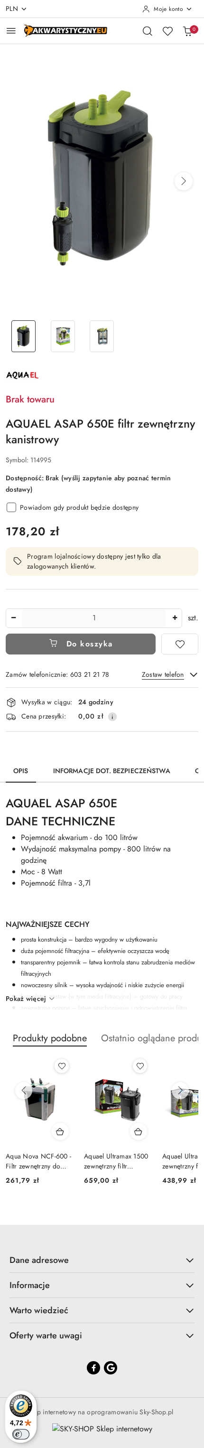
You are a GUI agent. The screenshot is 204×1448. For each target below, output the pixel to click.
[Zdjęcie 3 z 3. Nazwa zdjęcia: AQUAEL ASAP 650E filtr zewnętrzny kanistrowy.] (102, 336)
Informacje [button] (29, 1285)
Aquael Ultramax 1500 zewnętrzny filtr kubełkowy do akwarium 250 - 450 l (116, 1160)
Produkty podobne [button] (50, 1038)
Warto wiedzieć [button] (38, 1310)
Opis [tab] (20, 770)
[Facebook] (93, 1367)
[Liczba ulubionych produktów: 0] (167, 31)
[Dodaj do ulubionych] (179, 644)
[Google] (110, 1367)
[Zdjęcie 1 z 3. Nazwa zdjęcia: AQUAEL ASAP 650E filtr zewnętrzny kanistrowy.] (23, 336)
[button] (183, 181)
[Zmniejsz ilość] (13, 618)
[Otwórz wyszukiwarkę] (147, 31)
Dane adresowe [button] (39, 1260)
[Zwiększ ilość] (174, 618)
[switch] (20, 1434)
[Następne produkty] (180, 1090)
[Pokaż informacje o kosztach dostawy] (112, 716)
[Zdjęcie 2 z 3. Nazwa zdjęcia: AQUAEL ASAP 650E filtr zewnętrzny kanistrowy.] (63, 336)
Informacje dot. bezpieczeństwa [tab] (111, 770)
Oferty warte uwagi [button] (45, 1335)
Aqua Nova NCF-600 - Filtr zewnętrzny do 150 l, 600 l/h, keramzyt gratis (38, 1160)
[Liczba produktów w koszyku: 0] (187, 31)
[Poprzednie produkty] (23, 1090)
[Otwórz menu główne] (11, 30)
